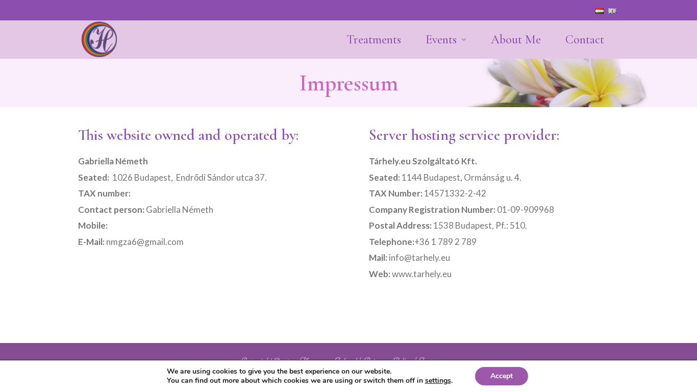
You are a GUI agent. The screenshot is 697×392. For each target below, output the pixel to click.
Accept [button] (501, 376)
